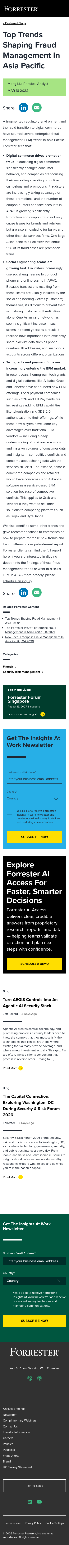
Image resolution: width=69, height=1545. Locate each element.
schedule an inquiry (17, 581)
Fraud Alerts (11, 1455)
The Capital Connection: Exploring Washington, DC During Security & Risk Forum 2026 (31, 1105)
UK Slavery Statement (17, 1467)
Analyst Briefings (14, 1409)
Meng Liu (15, 83)
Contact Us (10, 1426)
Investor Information (16, 1432)
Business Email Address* (21, 772)
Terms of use (13, 1523)
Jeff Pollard (10, 1014)
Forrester (9, 1123)
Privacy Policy (33, 1523)
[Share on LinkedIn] (23, 107)
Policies (8, 1444)
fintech (8, 666)
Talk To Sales (34, 1485)
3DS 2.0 (44, 411)
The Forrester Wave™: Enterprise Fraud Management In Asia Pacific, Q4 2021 (30, 630)
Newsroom (10, 1414)
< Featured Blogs (14, 23)
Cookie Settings (54, 1523)
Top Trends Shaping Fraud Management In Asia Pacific (33, 620)
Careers (8, 1438)
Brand (7, 1461)
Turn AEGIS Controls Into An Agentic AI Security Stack (30, 1002)
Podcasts (9, 1449)
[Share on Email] (37, 107)
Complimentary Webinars (19, 1420)
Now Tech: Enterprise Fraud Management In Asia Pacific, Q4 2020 (34, 639)
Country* (12, 792)
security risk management (21, 672)
